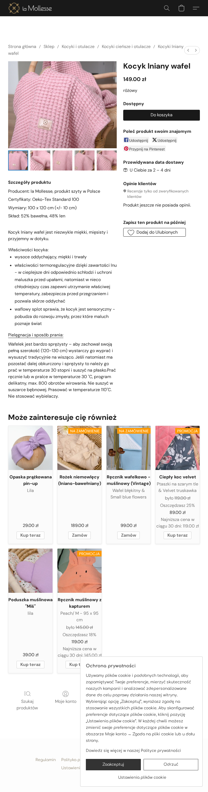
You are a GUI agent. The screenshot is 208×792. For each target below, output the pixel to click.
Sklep (49, 46)
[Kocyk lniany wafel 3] (84, 160)
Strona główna (22, 46)
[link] (142, 775)
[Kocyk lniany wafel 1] (40, 160)
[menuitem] (188, 50)
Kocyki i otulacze (78, 46)
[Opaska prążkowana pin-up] (30, 448)
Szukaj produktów (27, 704)
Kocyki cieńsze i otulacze (126, 46)
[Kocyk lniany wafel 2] (63, 160)
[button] (30, 8)
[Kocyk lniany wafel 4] (107, 160)
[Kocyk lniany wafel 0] (18, 160)
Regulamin (45, 760)
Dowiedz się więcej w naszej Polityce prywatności (133, 751)
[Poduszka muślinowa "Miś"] (30, 571)
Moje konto (65, 701)
